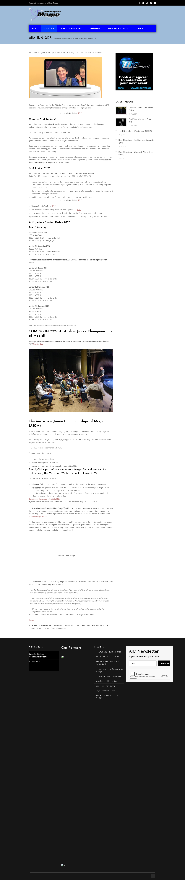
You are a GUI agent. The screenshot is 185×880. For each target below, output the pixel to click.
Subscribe (164, 663)
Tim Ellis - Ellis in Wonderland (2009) (135, 131)
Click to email (35, 661)
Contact (139, 28)
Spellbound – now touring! (105, 686)
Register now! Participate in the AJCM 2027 (44, 499)
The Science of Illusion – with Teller (109, 676)
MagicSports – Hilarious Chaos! (107, 681)
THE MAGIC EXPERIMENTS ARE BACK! (108, 652)
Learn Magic (95, 28)
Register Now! (38, 344)
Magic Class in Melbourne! (105, 690)
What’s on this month (71, 28)
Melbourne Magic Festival (38, 516)
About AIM (49, 28)
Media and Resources (118, 28)
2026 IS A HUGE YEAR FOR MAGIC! (107, 656)
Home (35, 28)
